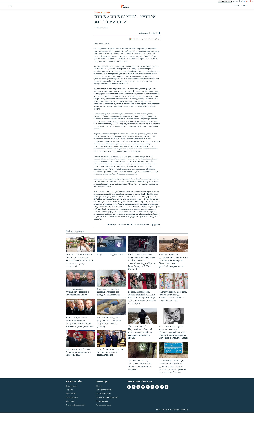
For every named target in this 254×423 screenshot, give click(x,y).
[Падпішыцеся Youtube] (143, 387)
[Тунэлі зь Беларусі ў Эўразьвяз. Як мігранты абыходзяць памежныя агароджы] (142, 350)
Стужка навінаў (71, 386)
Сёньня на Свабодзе (102, 12)
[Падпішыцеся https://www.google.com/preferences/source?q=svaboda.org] (129, 387)
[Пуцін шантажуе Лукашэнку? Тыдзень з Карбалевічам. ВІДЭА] (80, 278)
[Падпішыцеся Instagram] (157, 387)
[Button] (143, 33)
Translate (249, 1)
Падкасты (69, 390)
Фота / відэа (70, 401)
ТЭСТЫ (237, 6)
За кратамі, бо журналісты (75, 405)
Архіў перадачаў (72, 397)
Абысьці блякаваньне (104, 390)
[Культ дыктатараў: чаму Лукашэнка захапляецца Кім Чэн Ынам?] (80, 338)
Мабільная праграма (103, 394)
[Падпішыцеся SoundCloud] (152, 387)
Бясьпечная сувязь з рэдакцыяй (107, 397)
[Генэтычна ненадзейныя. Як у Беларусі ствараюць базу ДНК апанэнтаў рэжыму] (111, 307)
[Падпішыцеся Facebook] (133, 387)
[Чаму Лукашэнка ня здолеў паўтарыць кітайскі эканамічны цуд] (111, 338)
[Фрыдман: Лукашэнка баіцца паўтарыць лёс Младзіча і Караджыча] (111, 278)
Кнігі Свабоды (71, 394)
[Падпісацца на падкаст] (148, 387)
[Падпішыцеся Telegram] (162, 387)
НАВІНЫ (244, 6)
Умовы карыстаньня (103, 405)
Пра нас (99, 386)
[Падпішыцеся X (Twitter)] (138, 387)
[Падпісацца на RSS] (166, 387)
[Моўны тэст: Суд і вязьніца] (111, 244)
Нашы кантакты (102, 401)
